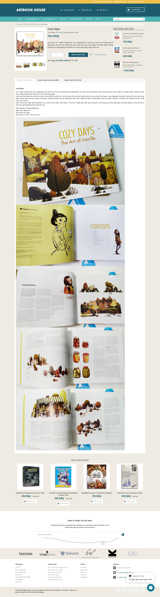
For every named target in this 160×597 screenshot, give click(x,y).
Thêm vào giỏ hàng (78, 55)
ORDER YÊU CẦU (87, 10)
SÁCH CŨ (63, 19)
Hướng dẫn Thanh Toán (55, 580)
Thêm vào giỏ (31, 501)
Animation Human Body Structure (30, 493)
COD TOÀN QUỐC (68, 10)
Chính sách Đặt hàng (54, 577)
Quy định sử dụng (53, 575)
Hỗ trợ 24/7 (104, 10)
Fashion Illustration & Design (129, 493)
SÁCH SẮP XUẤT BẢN (75, 19)
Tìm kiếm (84, 567)
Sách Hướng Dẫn (32, 19)
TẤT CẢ (20, 19)
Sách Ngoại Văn (49, 19)
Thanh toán (121, 2)
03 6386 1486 (62, 60)
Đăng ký (110, 2)
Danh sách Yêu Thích (135, 2)
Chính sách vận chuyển (55, 570)
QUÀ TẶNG (89, 19)
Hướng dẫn (84, 577)
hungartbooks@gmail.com (126, 573)
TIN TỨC (98, 19)
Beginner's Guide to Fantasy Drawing (96, 493)
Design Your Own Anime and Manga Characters (63, 494)
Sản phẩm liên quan (123, 28)
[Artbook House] (36, 9)
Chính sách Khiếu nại (54, 572)
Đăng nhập (99, 2)
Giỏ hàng (83, 575)
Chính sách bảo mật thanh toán (58, 567)
